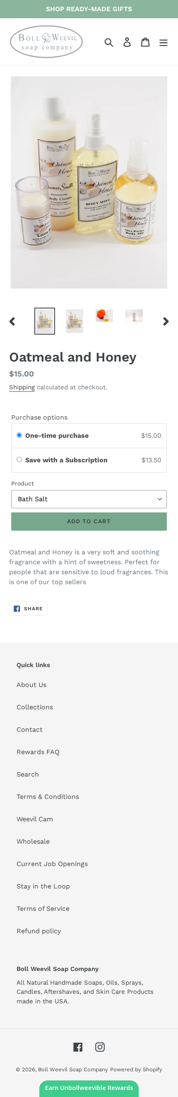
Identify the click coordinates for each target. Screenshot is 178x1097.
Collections (35, 707)
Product (22, 483)
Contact (30, 729)
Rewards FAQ (38, 752)
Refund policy (39, 931)
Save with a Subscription (67, 460)
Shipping (22, 387)
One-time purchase (57, 435)
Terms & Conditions (48, 797)
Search (28, 774)
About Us (31, 685)
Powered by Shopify (136, 1069)
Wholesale (33, 841)
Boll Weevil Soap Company (73, 1069)
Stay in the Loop (43, 886)
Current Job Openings (52, 864)
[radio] (19, 435)
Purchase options (39, 417)
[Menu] (163, 41)
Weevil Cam (35, 819)
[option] (45, 321)
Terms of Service (43, 909)
